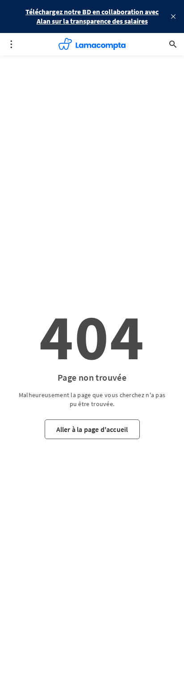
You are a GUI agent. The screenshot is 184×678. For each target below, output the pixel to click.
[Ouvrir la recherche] (173, 44)
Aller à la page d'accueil (92, 429)
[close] (173, 16)
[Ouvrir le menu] (11, 44)
